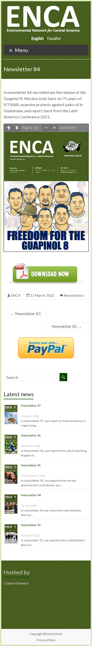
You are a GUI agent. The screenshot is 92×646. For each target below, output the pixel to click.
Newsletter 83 (25, 313)
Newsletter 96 (31, 435)
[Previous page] (9, 128)
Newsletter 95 (31, 465)
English (37, 38)
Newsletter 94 (31, 495)
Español (54, 38)
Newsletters (74, 295)
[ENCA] (43, 7)
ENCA (16, 295)
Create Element (16, 583)
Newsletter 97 (31, 405)
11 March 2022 (42, 295)
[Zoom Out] (46, 128)
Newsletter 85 (67, 326)
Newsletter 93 (31, 525)
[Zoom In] (54, 128)
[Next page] (17, 128)
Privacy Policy (46, 640)
